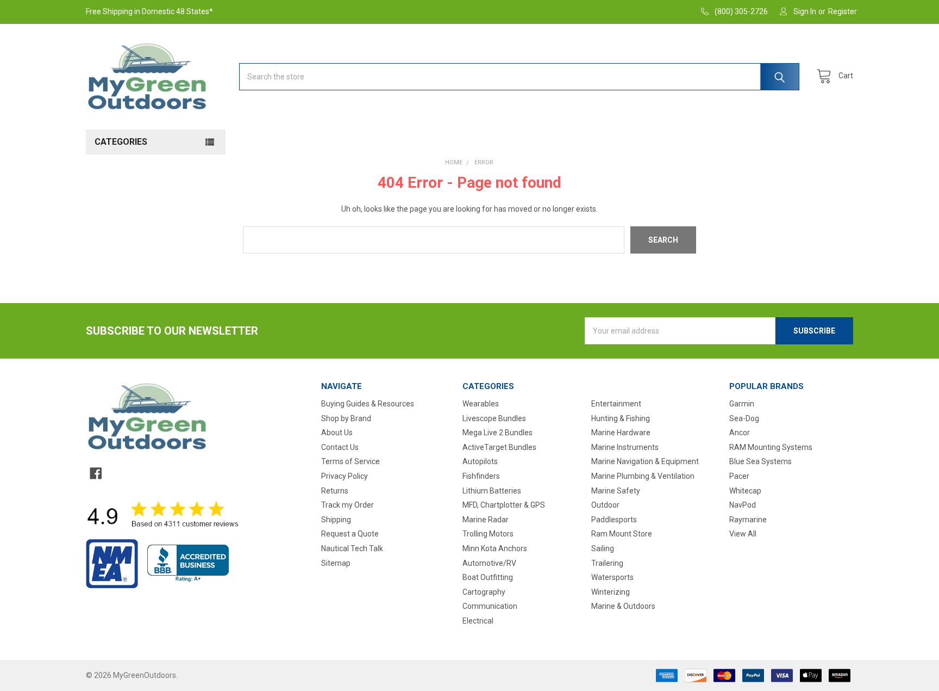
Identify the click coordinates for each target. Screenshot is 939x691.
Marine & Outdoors (623, 606)
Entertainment (616, 403)
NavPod (742, 505)
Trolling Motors (488, 533)
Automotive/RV (489, 563)
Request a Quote (350, 533)
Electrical (477, 620)
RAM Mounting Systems (770, 447)
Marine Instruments (625, 447)
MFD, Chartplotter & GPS (503, 505)
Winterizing (610, 592)
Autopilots (480, 461)
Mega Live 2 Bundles (497, 432)
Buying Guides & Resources (367, 403)
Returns (334, 490)
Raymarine (748, 519)
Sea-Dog (744, 418)
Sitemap (335, 563)
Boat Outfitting (487, 577)
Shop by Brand (346, 418)
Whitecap (745, 490)
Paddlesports (614, 519)
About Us (337, 432)
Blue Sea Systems (760, 461)
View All (742, 533)
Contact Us (340, 447)
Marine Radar (485, 519)
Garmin (741, 403)
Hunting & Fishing (620, 418)
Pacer (739, 476)
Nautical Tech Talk (352, 548)
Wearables (480, 403)
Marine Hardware (620, 432)
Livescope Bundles (494, 418)
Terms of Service (350, 461)
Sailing (602, 548)
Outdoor (605, 505)
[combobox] (519, 76)
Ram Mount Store (621, 533)
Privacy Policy (344, 476)
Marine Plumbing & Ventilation (642, 476)
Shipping (336, 519)
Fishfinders (481, 476)
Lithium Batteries (491, 490)
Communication (489, 606)
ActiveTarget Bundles (499, 447)
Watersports (612, 577)
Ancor (739, 432)
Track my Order (347, 505)
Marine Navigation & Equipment (645, 461)
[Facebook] (95, 473)
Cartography (483, 592)
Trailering (607, 563)
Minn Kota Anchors (494, 548)
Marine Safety (615, 490)
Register (842, 11)
